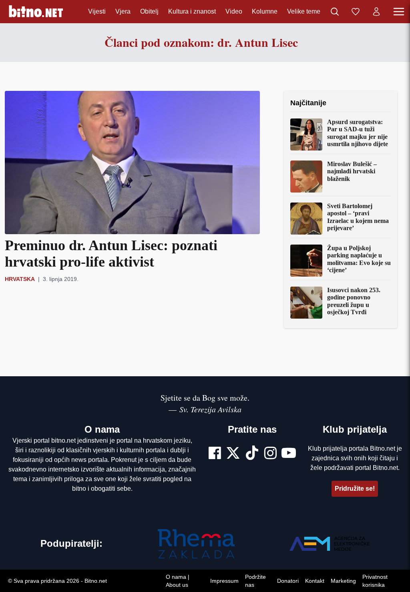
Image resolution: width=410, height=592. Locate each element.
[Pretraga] (334, 11)
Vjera (123, 11)
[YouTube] (288, 454)
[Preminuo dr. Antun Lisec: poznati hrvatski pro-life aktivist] (132, 162)
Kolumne (264, 11)
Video (233, 11)
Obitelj (149, 11)
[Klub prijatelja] (355, 11)
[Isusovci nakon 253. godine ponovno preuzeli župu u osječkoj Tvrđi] (306, 303)
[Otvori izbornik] (398, 11)
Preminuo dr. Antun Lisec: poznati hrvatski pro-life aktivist (111, 253)
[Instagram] (270, 454)
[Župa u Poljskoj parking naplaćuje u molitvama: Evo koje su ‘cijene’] (306, 261)
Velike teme (303, 11)
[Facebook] (215, 454)
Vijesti (97, 11)
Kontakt (314, 581)
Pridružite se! (355, 488)
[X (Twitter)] (233, 454)
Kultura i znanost (192, 11)
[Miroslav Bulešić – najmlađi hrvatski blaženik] (306, 177)
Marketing (343, 581)
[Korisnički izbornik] (376, 11)
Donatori (288, 581)
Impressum (224, 581)
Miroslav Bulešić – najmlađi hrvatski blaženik (352, 171)
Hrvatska (20, 279)
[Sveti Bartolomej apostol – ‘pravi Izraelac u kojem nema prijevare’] (306, 219)
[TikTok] (252, 454)
